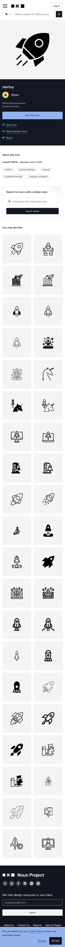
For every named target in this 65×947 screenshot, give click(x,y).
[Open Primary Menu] (5, 6)
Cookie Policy (35, 931)
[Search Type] (8, 14)
